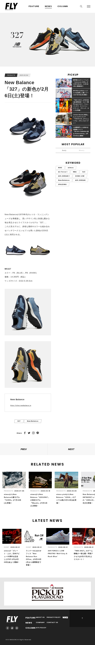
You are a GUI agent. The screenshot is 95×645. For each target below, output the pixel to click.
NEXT (71, 449)
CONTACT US (52, 622)
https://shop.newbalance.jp (20, 405)
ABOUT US (40, 617)
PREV (24, 449)
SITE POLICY (41, 628)
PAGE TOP (82, 618)
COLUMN (62, 6)
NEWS (48, 6)
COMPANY (40, 622)
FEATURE (34, 6)
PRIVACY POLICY (54, 617)
